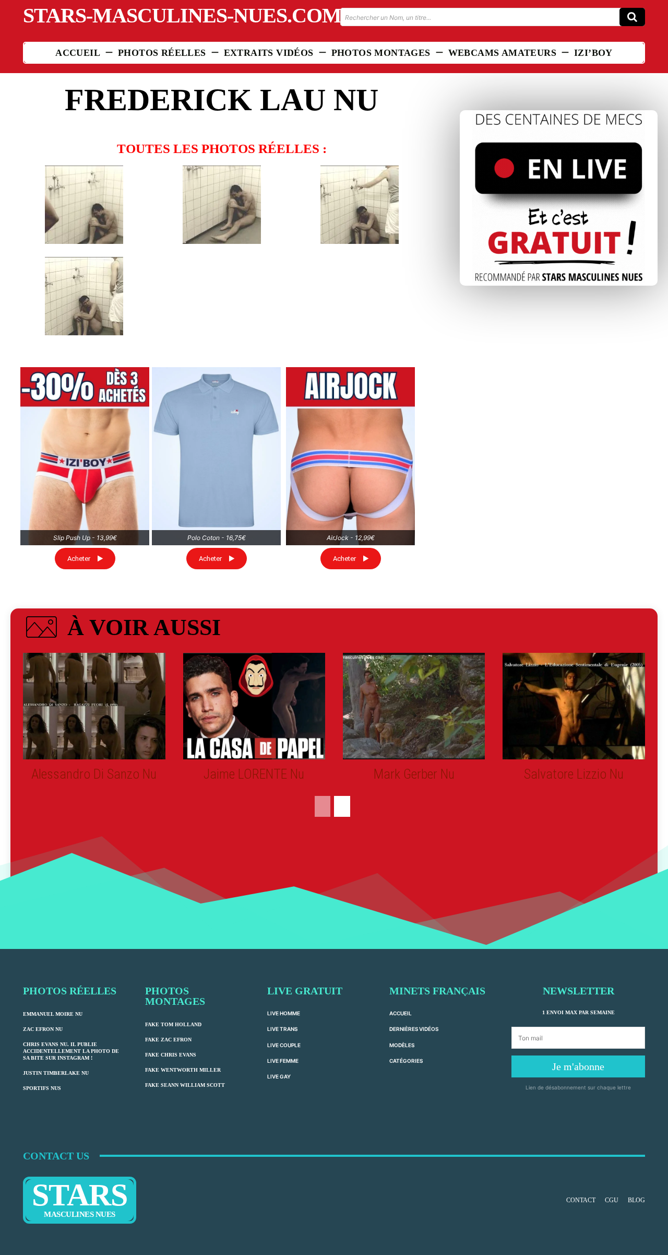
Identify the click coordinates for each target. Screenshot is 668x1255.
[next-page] (342, 806)
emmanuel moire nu (52, 1014)
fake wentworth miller (183, 1070)
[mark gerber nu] (414, 706)
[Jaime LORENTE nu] (254, 706)
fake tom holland (173, 1024)
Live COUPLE (284, 1045)
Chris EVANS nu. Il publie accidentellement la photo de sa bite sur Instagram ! (71, 1051)
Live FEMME (283, 1061)
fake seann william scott (185, 1085)
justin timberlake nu (56, 1073)
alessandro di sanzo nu (94, 774)
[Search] (632, 17)
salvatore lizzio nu (574, 774)
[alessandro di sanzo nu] (94, 706)
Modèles (401, 1045)
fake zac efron (168, 1039)
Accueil (400, 1013)
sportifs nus (42, 1088)
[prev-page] (322, 806)
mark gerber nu (414, 774)
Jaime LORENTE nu (254, 774)
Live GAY (279, 1076)
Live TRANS (282, 1029)
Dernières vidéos (413, 1029)
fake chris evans (170, 1055)
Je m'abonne (578, 1066)
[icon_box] (122, 629)
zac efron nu (43, 1029)
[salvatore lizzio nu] (574, 706)
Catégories (406, 1061)
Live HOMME (283, 1013)
